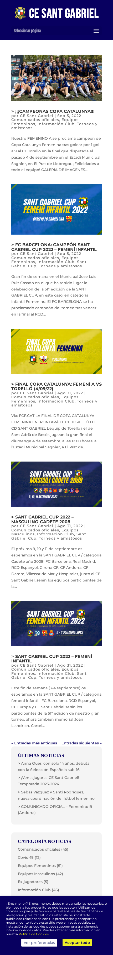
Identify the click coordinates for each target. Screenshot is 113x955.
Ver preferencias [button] (39, 942)
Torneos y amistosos (60, 266)
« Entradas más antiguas (34, 743)
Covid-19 (26, 857)
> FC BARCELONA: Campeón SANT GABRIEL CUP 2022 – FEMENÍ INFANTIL (54, 247)
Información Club (56, 124)
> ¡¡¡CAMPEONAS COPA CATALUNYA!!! (53, 111)
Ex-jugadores (30, 881)
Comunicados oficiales (35, 119)
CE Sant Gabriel (36, 115)
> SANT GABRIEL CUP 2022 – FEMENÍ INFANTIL (51, 659)
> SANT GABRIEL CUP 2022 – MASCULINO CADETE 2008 (42, 519)
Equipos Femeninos (37, 865)
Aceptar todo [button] (77, 942)
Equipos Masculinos (36, 873)
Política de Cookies (34, 934)
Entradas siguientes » (81, 743)
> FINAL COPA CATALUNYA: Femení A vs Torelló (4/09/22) (56, 386)
